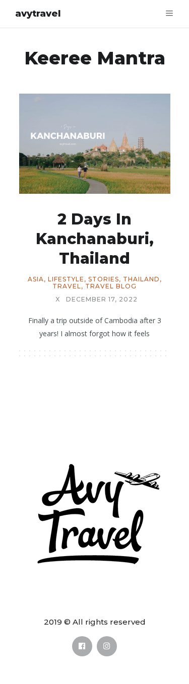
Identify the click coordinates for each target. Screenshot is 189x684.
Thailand (141, 279)
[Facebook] (82, 646)
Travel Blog (111, 286)
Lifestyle (66, 279)
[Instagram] (107, 646)
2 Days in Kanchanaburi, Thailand (95, 239)
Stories (103, 279)
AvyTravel (38, 13)
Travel (66, 286)
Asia (36, 279)
